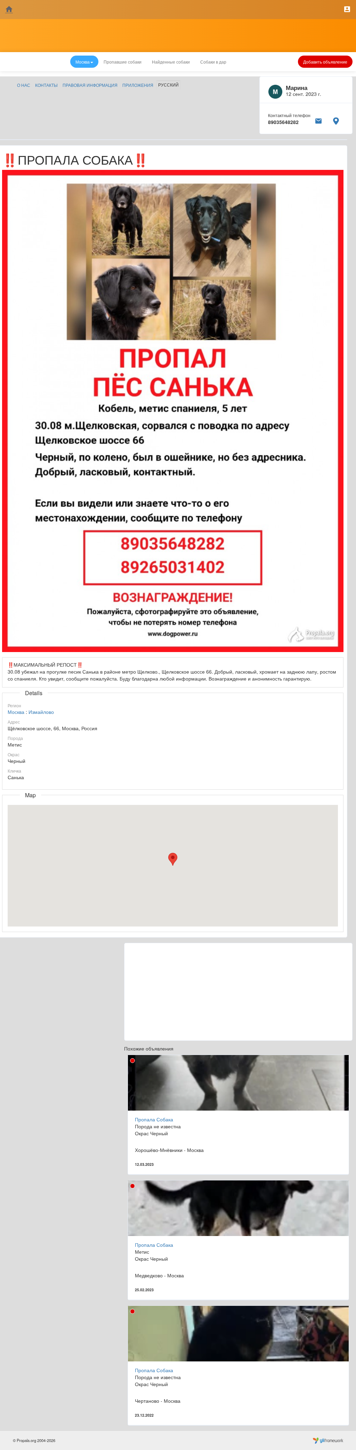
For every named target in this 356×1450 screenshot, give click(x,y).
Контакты (46, 85)
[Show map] (335, 120)
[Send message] (318, 120)
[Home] (9, 9)
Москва (16, 711)
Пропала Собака (154, 1119)
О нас (23, 85)
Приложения (137, 85)
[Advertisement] (238, 991)
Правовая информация (90, 85)
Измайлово (41, 711)
